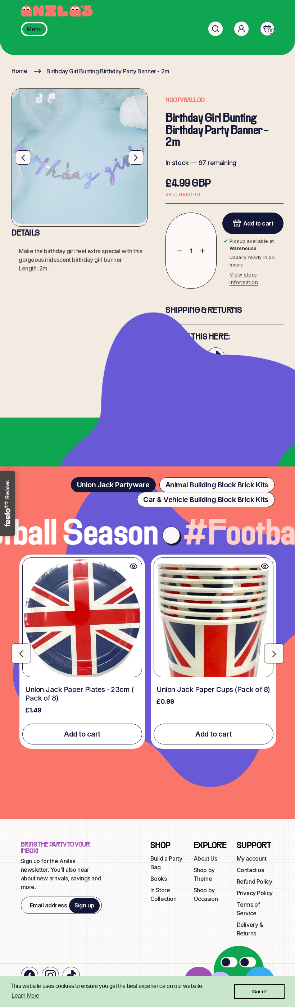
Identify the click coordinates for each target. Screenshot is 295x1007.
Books (158, 878)
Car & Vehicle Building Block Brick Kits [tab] (205, 499)
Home (19, 70)
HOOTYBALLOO (185, 100)
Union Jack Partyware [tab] (113, 484)
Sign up (84, 905)
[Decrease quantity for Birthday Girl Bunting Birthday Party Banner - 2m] (174, 251)
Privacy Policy (255, 893)
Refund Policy (254, 881)
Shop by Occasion (206, 894)
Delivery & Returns (250, 929)
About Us (205, 858)
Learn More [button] (25, 996)
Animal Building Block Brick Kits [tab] (216, 484)
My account (252, 858)
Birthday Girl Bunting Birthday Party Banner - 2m (107, 71)
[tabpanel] (147, 651)
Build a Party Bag (166, 863)
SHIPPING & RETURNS (203, 311)
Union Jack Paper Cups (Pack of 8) (213, 689)
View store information (244, 278)
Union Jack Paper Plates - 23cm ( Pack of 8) (79, 693)
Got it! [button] (259, 991)
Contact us (250, 870)
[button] (215, 29)
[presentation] (21, 654)
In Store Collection (163, 894)
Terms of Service (248, 909)
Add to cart (82, 734)
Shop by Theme (204, 874)
